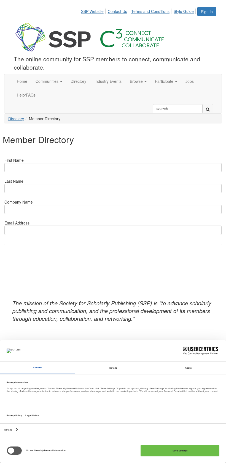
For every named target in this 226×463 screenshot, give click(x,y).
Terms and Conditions (150, 11)
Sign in (207, 11)
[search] (207, 108)
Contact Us (117, 11)
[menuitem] (93, 10)
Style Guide (184, 11)
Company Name (18, 202)
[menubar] (138, 10)
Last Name (13, 181)
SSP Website (92, 11)
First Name (14, 160)
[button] (48, 81)
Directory (16, 118)
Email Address (16, 223)
